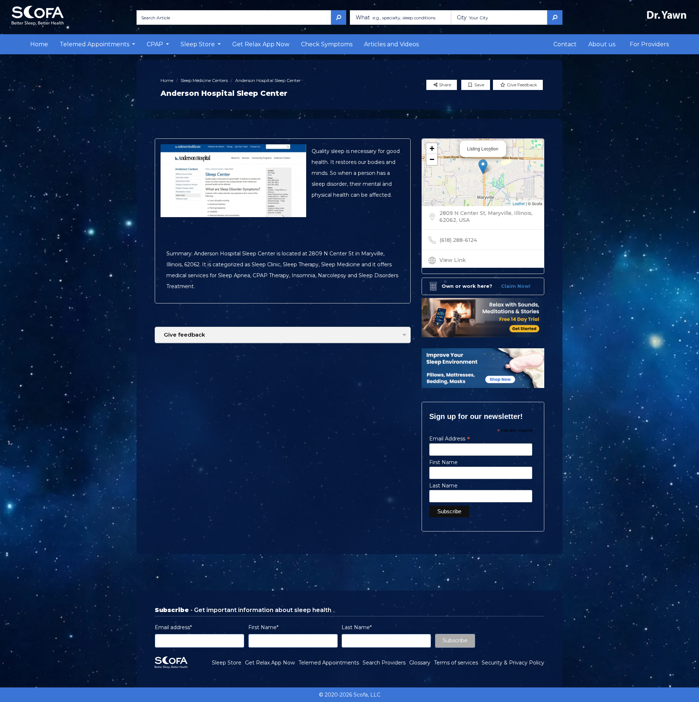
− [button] (432, 159)
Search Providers (384, 662)
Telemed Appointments (329, 662)
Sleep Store (226, 662)
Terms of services (456, 662)
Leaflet (519, 203)
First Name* (263, 627)
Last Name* (356, 627)
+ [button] (432, 148)
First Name (443, 462)
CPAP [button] (156, 44)
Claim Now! (515, 286)
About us (601, 44)
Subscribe (455, 640)
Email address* (173, 627)
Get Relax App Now (260, 44)
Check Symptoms (326, 44)
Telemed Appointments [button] (95, 44)
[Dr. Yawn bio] (668, 15)
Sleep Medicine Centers (204, 80)
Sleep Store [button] (198, 44)
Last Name (443, 485)
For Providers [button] (649, 44)
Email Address (449, 438)
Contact (565, 44)
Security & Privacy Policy (513, 662)
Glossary (419, 662)
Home (39, 44)
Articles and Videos (391, 44)
